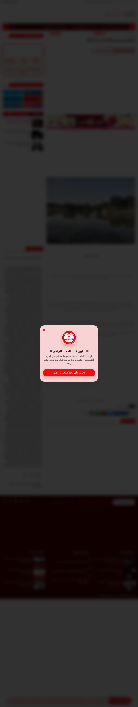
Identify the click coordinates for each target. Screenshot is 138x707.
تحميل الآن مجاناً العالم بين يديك (69, 372)
